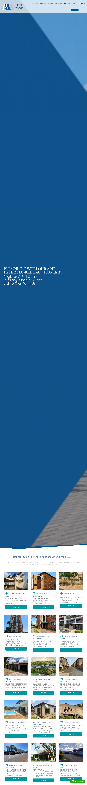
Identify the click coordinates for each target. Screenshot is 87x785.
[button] (77, 781)
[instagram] (84, 3)
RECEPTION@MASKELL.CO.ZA (54, 3)
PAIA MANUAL (64, 3)
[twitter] (82, 3)
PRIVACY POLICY (72, 3)
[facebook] (79, 3)
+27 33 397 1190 (39, 3)
